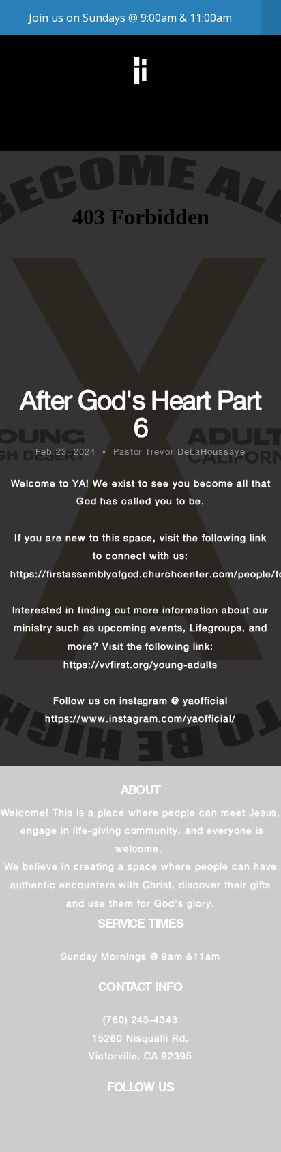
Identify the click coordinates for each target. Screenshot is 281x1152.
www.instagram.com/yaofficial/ (158, 718)
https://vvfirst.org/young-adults (140, 664)
